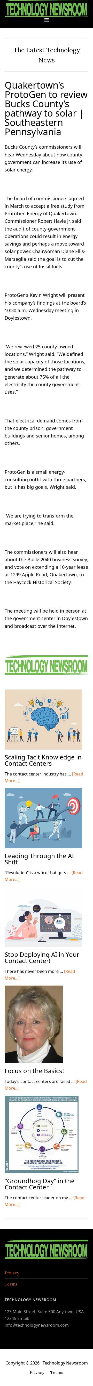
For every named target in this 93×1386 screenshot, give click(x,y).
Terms (11, 1284)
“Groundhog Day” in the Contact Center (40, 1183)
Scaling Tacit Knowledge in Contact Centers (43, 760)
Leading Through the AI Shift (39, 858)
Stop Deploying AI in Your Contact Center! (42, 957)
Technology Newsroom (46, 8)
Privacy (12, 1272)
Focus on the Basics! (34, 1070)
